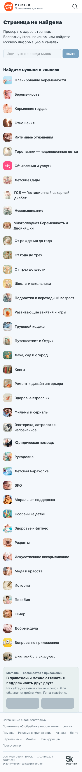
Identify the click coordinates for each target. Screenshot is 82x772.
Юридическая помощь (34, 442)
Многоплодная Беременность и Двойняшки (41, 225)
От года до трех (28, 255)
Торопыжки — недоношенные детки (46, 151)
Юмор (20, 614)
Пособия (22, 599)
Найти (70, 54)
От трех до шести (30, 269)
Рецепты (22, 542)
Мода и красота (28, 571)
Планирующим (50, 739)
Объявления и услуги (33, 166)
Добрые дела (26, 628)
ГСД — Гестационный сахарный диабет (42, 195)
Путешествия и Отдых (34, 341)
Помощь (8, 732)
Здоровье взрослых (32, 398)
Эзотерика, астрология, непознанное (36, 427)
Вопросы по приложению (37, 642)
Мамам (31, 739)
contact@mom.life (32, 763)
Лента (74, 732)
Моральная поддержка (35, 499)
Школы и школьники (33, 283)
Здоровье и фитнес (31, 528)
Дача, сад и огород (31, 355)
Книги (20, 369)
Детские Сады (27, 180)
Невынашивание (29, 210)
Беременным (12, 739)
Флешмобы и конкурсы (35, 657)
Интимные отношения (34, 137)
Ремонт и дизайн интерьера (39, 383)
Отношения (25, 123)
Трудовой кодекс (30, 326)
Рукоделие (24, 457)
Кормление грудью (31, 108)
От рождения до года (33, 241)
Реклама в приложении (35, 732)
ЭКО (18, 485)
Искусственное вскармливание (42, 557)
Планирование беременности (40, 80)
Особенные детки (30, 514)
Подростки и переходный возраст (44, 298)
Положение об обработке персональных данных (37, 726)
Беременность (27, 94)
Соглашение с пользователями (25, 720)
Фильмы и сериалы (32, 412)
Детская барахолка (32, 471)
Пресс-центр (12, 745)
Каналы (61, 732)
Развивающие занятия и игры (40, 312)
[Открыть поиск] (75, 6)
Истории (22, 585)
